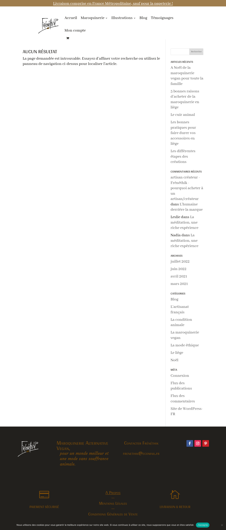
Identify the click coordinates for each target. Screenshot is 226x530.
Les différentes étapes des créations (183, 156)
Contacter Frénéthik (141, 442)
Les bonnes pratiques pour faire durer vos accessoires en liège (183, 133)
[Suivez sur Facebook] (189, 443)
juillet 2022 (180, 261)
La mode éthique (185, 345)
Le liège (177, 352)
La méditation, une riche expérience (184, 222)
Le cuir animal (183, 114)
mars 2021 (179, 283)
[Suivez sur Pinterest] (205, 443)
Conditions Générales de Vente (113, 514)
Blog (143, 18)
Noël (174, 360)
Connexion (180, 375)
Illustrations (122, 18)
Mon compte (75, 30)
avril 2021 (179, 276)
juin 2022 (178, 269)
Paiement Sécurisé (44, 506)
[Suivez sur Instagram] (197, 443)
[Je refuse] (222, 525)
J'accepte (203, 525)
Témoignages (162, 18)
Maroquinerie (92, 18)
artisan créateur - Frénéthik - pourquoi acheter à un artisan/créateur (187, 188)
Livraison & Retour (175, 506)
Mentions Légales (113, 503)
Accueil (71, 18)
